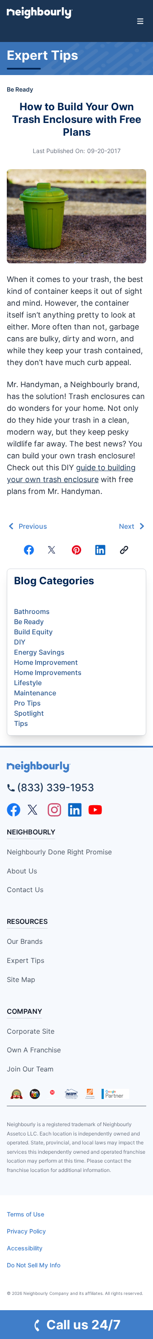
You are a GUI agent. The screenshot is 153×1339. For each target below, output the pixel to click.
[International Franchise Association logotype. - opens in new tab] (16, 1094)
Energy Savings (39, 652)
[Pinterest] (76, 550)
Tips (21, 723)
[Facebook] (29, 550)
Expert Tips (25, 960)
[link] (124, 550)
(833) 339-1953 (55, 787)
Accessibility (24, 1248)
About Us (22, 871)
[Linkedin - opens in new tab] (75, 810)
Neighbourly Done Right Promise (59, 852)
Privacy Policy (26, 1231)
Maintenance (35, 693)
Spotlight (29, 713)
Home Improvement (46, 662)
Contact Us (25, 889)
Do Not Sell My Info (33, 1265)
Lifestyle (28, 682)
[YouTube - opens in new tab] (95, 810)
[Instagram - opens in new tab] (54, 810)
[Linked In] (100, 550)
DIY (20, 642)
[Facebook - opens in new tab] (13, 810)
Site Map (21, 979)
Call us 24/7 (83, 1324)
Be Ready (20, 89)
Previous (33, 526)
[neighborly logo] (76, 767)
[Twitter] (53, 550)
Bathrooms (32, 611)
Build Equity (33, 632)
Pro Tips (27, 703)
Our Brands (24, 941)
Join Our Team (30, 1069)
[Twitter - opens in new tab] (34, 810)
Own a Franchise (34, 1050)
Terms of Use (25, 1214)
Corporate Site (30, 1031)
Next (126, 526)
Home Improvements (48, 672)
